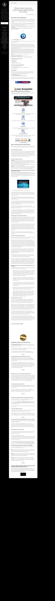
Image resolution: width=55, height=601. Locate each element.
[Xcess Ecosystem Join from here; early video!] (23, 105)
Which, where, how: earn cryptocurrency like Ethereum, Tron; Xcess (4, 37)
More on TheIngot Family (23, 474)
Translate (7, 24)
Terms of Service (4, 47)
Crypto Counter (4, 8)
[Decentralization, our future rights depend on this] (23, 187)
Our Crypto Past (4, 46)
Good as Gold (4, 45)
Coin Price (4, 29)
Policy (4, 48)
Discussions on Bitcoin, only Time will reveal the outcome (4, 44)
